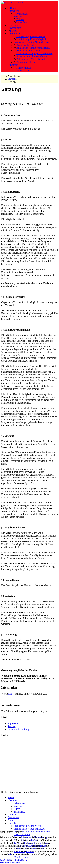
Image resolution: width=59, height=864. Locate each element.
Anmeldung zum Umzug (28, 50)
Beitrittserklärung (25, 45)
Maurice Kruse (23, 67)
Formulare (15, 33)
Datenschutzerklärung (18, 729)
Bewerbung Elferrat (26, 62)
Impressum (13, 723)
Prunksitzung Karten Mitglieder (32, 39)
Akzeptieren (6, 859)
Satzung (12, 726)
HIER (11, 693)
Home (13, 8)
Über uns (14, 10)
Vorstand (18, 16)
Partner (13, 30)
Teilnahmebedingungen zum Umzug (34, 53)
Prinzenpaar (22, 13)
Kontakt (14, 64)
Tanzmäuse (22, 22)
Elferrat (20, 19)
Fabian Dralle (23, 70)
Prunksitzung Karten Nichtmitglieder (32, 42)
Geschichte (15, 28)
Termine (14, 25)
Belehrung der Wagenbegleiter (31, 59)
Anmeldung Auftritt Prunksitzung (33, 47)
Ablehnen (17, 859)
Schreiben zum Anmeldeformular (32, 56)
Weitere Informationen (11, 862)
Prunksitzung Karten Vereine (30, 36)
